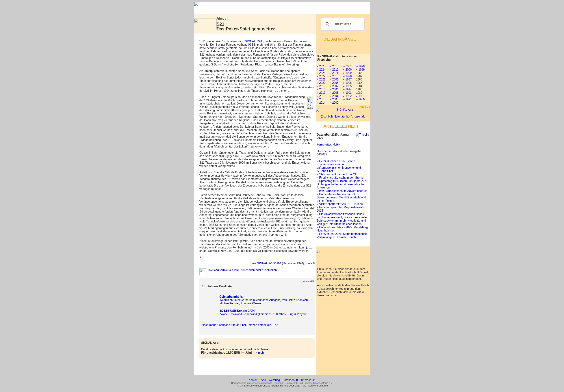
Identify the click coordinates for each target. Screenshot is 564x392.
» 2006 (334, 89)
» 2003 (334, 99)
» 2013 (334, 66)
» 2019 (321, 86)
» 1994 (347, 89)
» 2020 (321, 82)
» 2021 (321, 79)
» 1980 (360, 99)
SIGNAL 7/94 (253, 41)
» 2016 (321, 96)
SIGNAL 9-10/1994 (269, 263)
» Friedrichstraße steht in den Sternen (341, 177)
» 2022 (321, 76)
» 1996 (347, 82)
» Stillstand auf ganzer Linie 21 (336, 174)
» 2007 (334, 86)
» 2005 (334, 92)
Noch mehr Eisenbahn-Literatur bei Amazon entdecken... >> (239, 325)
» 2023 (321, 73)
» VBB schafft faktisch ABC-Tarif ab (340, 204)
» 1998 (347, 76)
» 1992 (347, 96)
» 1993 (347, 92)
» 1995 (347, 86)
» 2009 (334, 79)
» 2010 (334, 76)
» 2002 (334, 102)
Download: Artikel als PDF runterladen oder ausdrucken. (242, 270)
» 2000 (347, 69)
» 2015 (321, 99)
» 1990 (360, 66)
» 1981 (360, 96)
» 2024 (321, 69)
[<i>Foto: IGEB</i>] (310, 100)
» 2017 (321, 92)
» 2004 (334, 96)
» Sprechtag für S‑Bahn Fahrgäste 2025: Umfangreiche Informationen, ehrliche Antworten (342, 184)
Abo (263, 380)
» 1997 (347, 79)
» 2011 (334, 73)
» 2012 (334, 69)
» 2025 (321, 66)
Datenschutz (290, 380)
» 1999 (347, 73)
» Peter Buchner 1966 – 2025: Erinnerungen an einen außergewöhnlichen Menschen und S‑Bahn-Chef (339, 166)
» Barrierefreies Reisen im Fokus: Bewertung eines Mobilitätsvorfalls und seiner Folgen (341, 197)
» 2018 (321, 89)
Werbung (274, 380)
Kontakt (253, 380)
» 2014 (321, 102)
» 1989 (360, 69)
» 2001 (347, 66)
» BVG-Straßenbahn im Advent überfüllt (342, 190)
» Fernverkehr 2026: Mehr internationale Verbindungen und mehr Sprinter (342, 235)
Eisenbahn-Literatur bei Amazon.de (343, 116)
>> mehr (259, 352)
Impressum (308, 380)
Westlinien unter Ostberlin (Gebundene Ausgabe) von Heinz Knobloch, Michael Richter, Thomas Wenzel (264, 300)
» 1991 (347, 99)
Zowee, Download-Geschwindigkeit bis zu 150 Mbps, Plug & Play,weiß (264, 312)
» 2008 (334, 82)
